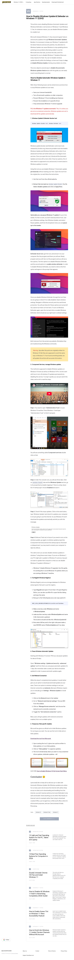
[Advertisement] (12, 912)
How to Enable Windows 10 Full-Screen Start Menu (52, 771)
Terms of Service (52, 951)
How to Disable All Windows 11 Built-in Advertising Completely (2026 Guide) (39, 893)
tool (47, 123)
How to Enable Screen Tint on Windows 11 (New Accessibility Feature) (38, 913)
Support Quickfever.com (28, 955)
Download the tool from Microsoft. (40, 738)
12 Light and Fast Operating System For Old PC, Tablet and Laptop (39, 837)
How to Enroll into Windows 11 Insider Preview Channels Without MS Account (39, 932)
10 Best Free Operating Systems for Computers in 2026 (38, 856)
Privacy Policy (64, 951)
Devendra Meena (14, 953)
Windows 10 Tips (47, 812)
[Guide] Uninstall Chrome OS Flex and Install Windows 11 (38, 875)
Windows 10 (38, 812)
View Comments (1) (48, 818)
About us (25, 951)
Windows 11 (55, 812)
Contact (37, 951)
